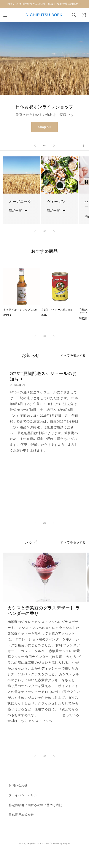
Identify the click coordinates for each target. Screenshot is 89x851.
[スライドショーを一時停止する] (84, 145)
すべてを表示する (73, 355)
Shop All (44, 127)
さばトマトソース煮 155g (56, 309)
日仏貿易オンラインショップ (39, 843)
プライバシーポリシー (24, 795)
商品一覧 (15, 210)
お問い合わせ (18, 785)
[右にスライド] (54, 231)
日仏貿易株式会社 (21, 815)
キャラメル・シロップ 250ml (20, 309)
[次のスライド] (54, 145)
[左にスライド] (35, 231)
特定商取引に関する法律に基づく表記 (35, 805)
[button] (5, 15)
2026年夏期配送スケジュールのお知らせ (43, 376)
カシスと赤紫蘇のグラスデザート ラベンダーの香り (44, 610)
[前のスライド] (35, 145)
